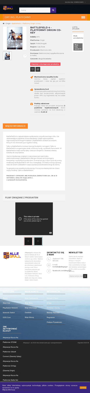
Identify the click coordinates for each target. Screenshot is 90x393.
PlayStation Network (10, 308)
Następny (25, 56)
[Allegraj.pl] (8, 8)
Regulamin (51, 317)
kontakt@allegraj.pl (60, 267)
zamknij (83, 388)
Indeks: (33, 37)
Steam (5, 298)
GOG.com (7, 317)
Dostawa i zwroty (53, 308)
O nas (49, 303)
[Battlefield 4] (7, 55)
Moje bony (29, 303)
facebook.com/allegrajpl (62, 270)
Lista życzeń (75, 28)
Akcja (40, 59)
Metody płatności (53, 313)
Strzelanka (47, 59)
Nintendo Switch (9, 313)
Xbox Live (6, 303)
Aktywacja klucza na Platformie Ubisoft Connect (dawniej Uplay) (12, 351)
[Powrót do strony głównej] (4, 23)
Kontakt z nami (52, 298)
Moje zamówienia (31, 298)
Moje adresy (29, 317)
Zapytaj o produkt (38, 69)
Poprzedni (4, 56)
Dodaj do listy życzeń (32, 69)
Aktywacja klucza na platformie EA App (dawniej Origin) (10, 365)
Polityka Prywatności (23, 390)
